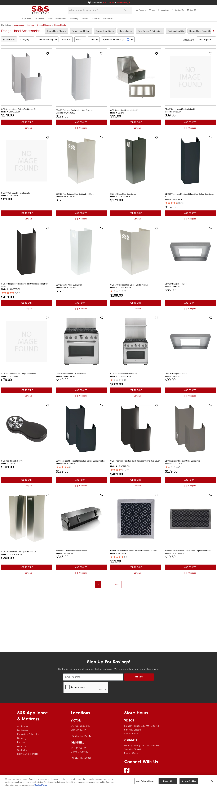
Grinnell (77, 742)
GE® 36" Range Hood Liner (176, 374)
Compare (28, 128)
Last (117, 584)
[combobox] (26, 39)
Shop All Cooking (44, 25)
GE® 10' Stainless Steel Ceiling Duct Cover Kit (74, 110)
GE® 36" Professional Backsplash (123, 374)
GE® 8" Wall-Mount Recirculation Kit (15, 193)
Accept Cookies (189, 781)
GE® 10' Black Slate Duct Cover (123, 194)
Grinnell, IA (123, 2)
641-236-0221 (84, 758)
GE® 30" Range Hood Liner (176, 284)
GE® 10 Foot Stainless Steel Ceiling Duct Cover (75, 194)
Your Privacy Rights (145, 781)
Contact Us (108, 18)
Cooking (30, 25)
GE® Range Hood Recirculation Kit (124, 110)
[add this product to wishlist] (47, 53)
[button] (137, 10)
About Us (96, 18)
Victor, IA (108, 2)
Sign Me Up (139, 677)
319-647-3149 (84, 736)
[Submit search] (125, 10)
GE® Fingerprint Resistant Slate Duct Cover (182, 461)
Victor (76, 720)
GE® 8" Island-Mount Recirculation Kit (180, 109)
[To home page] (40, 10)
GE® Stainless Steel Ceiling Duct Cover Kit (18, 109)
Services (84, 18)
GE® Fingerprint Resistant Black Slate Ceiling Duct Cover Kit (80, 461)
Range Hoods (60, 25)
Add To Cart (27, 122)
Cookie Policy (40, 785)
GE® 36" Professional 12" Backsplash (71, 374)
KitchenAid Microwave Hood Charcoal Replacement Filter (133, 551)
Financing (74, 18)
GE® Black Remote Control (12, 461)
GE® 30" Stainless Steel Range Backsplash (18, 374)
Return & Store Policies (28, 754)
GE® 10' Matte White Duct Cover (69, 285)
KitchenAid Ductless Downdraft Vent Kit (71, 551)
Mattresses (39, 18)
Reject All (167, 781)
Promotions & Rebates (57, 18)
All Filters (10, 39)
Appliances (26, 18)
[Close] (212, 781)
